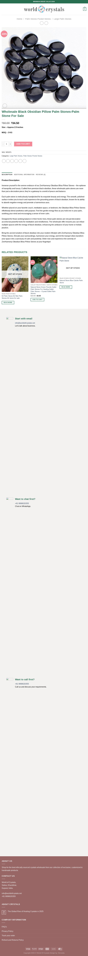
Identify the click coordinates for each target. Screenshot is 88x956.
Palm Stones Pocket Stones (38, 19)
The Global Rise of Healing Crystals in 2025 (25, 911)
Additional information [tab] (24, 174)
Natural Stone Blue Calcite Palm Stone (71, 281)
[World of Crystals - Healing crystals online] (44, 9)
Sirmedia (61, 953)
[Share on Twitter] (12, 161)
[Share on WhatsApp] (4, 161)
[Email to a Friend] (16, 161)
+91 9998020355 (22, 503)
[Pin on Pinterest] (20, 161)
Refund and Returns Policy (13, 940)
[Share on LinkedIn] (24, 161)
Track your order (8, 936)
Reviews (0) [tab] (40, 174)
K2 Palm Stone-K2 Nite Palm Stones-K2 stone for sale (12, 297)
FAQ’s (4, 927)
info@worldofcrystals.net (25, 323)
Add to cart (23, 144)
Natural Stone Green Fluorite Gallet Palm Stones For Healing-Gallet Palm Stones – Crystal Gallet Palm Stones (43, 290)
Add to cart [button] (37, 299)
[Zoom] (5, 105)
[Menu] (3, 9)
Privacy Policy (7, 931)
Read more (8, 302)
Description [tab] (7, 174)
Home (19, 19)
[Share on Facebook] (8, 161)
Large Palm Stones (62, 19)
